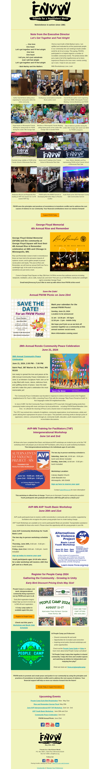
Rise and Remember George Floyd (46, 704)
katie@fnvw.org (65, 490)
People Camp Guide (70, 648)
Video (82, 648)
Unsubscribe (41, 768)
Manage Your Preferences (55, 768)
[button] (50, 215)
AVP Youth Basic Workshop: (43, 711)
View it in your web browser (60, 763)
